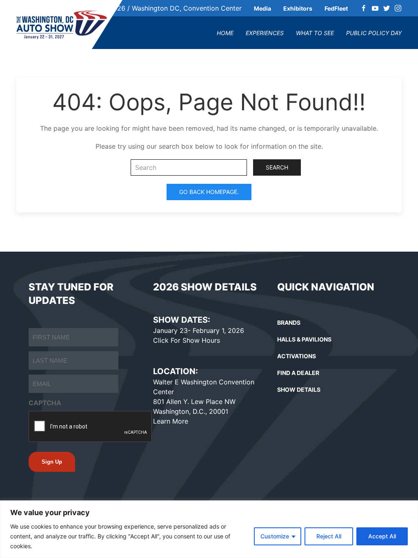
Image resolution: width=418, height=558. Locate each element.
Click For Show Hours (186, 340)
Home (225, 32)
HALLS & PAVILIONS (304, 339)
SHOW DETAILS (298, 389)
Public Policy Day (374, 32)
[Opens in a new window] (363, 8)
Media (262, 8)
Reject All (328, 536)
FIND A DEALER (298, 372)
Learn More (170, 421)
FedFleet (336, 8)
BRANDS (288, 322)
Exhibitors (297, 8)
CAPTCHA (45, 403)
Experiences (265, 32)
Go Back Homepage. (209, 191)
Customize (274, 536)
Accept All (382, 536)
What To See (315, 32)
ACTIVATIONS (296, 356)
